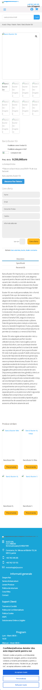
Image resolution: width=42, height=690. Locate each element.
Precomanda (11, 467)
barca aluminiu (15, 250)
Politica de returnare (10, 588)
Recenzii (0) (20, 267)
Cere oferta (33, 241)
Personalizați (21, 678)
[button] (36, 36)
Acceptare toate (21, 672)
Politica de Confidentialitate (13, 610)
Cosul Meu (6, 592)
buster (23, 250)
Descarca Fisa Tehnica (13, 181)
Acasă (4, 24)
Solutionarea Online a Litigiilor (13, 621)
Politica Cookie (7, 614)
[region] (21, 667)
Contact (5, 595)
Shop (9, 24)
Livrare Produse (8, 585)
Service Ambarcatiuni (10, 581)
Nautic (14, 24)
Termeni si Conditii (9, 606)
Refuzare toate (21, 685)
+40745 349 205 (33, 4)
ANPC (4, 617)
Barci (19, 24)
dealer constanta (31, 250)
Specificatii (20, 263)
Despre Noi (6, 578)
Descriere (20, 259)
